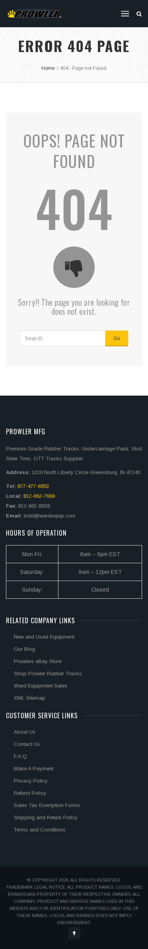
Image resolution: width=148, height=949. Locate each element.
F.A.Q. (21, 756)
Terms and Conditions (40, 830)
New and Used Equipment (44, 637)
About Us (25, 732)
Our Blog (24, 649)
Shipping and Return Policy (46, 817)
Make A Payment (33, 769)
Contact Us (27, 744)
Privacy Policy (31, 781)
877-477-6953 (33, 486)
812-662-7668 (39, 496)
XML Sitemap (29, 698)
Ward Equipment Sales (40, 686)
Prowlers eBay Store (38, 661)
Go (116, 338)
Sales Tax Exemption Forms (47, 805)
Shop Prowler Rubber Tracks (48, 673)
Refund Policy (30, 793)
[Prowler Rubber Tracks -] (34, 13)
